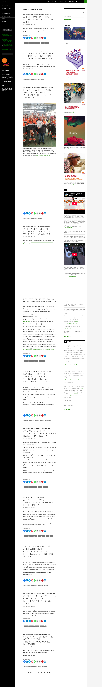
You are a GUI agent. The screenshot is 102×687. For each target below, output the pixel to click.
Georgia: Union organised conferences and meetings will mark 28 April (39, 600)
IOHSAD (36, 360)
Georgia (36, 626)
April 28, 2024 (67, 328)
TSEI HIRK (47, 42)
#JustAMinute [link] (26, 321)
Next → (49, 672)
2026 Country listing (6, 8)
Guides (3, 18)
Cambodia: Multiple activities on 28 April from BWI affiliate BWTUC (39, 433)
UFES (52, 535)
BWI (42, 42)
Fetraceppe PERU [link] (72, 276)
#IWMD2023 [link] (39, 155)
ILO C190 (37, 420)
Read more (71, 79)
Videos (69, 190)
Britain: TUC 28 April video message (72, 331)
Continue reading (68, 227)
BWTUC (40, 486)
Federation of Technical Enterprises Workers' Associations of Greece (6, 83)
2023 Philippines (37, 226)
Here (74, 184)
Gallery (49, 87)
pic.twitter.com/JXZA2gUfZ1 (71, 323)
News (66, 1)
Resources (70, 1)
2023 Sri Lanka (37, 634)
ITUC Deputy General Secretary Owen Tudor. (73, 379)
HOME (48, 1)
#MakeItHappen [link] (46, 155)
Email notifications (6, 16)
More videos (67, 336)
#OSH (71, 395)
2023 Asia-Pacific (29, 14)
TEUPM (47, 535)
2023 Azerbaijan (37, 14)
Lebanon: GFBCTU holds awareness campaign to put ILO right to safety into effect (38, 93)
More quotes (67, 409)
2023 (24, 14)
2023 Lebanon (37, 87)
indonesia (41, 585)
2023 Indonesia (37, 543)
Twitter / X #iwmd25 (6, 13)
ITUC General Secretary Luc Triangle (72, 364)
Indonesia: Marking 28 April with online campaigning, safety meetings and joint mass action (38, 551)
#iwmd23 (26, 42)
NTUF (40, 666)
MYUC (43, 535)
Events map (60, 1)
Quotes (69, 341)
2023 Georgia (42, 593)
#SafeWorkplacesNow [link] (28, 349)
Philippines (42, 360)
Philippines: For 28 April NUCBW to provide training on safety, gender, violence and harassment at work (37, 376)
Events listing (53, 1)
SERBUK (46, 585)
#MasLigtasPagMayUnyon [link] (40, 349)
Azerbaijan (37, 42)
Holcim (40, 218)
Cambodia (32, 420)
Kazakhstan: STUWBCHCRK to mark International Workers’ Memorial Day (39, 56)
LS (45, 626)
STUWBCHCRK (41, 79)
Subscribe (67, 19)
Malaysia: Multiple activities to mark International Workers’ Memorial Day (38, 501)
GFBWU (41, 626)
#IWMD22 (75, 394)
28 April (4, 1)
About (77, 1)
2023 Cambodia (37, 428)
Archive (81, 1)
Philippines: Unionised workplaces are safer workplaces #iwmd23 (37, 231)
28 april (31, 42)
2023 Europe (36, 593)
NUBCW (42, 420)
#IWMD (77, 321)
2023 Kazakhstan (37, 51)
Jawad (33, 24)
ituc (39, 535)
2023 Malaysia (37, 495)
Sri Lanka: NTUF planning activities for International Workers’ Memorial (38, 640)
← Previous (29, 672)
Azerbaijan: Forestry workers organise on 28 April (38, 19)
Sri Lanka (44, 666)
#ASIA (81, 388)
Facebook (4, 21)
